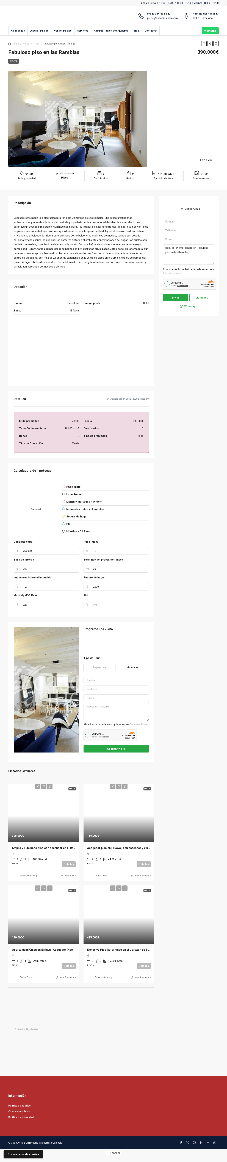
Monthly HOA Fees (25, 595)
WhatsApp (190, 306)
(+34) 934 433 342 (159, 13)
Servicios (82, 30)
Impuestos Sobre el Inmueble (32, 577)
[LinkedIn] (202, 1142)
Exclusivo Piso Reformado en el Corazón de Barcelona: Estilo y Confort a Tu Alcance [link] (143, 949)
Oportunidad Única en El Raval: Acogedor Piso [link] (42, 949)
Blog (136, 30)
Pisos (36, 43)
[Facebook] (182, 1142)
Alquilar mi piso (39, 30)
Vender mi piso (63, 30)
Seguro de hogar (94, 577)
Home (15, 43)
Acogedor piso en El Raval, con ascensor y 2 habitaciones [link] (125, 848)
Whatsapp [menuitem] (210, 30)
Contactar (151, 30)
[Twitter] (188, 1142)
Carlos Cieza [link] (101, 875)
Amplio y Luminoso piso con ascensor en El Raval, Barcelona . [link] (52, 848)
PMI (86, 595)
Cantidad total (23, 541)
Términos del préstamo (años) (103, 559)
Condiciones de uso (19, 1111)
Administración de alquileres (111, 30)
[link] (43, 815)
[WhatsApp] (215, 1142)
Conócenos (18, 30)
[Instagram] (195, 1142)
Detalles (69, 864)
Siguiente (31, 1029)
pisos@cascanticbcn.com (162, 18)
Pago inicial (91, 541)
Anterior (20, 1029)
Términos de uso (139, 724)
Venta (26, 43)
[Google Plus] (209, 1142)
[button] (204, 43)
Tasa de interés (24, 559)
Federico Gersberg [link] (28, 875)
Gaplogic (57, 1142)
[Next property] (97, 1029)
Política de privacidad (21, 1117)
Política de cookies (19, 1105)
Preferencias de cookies (23, 1154)
